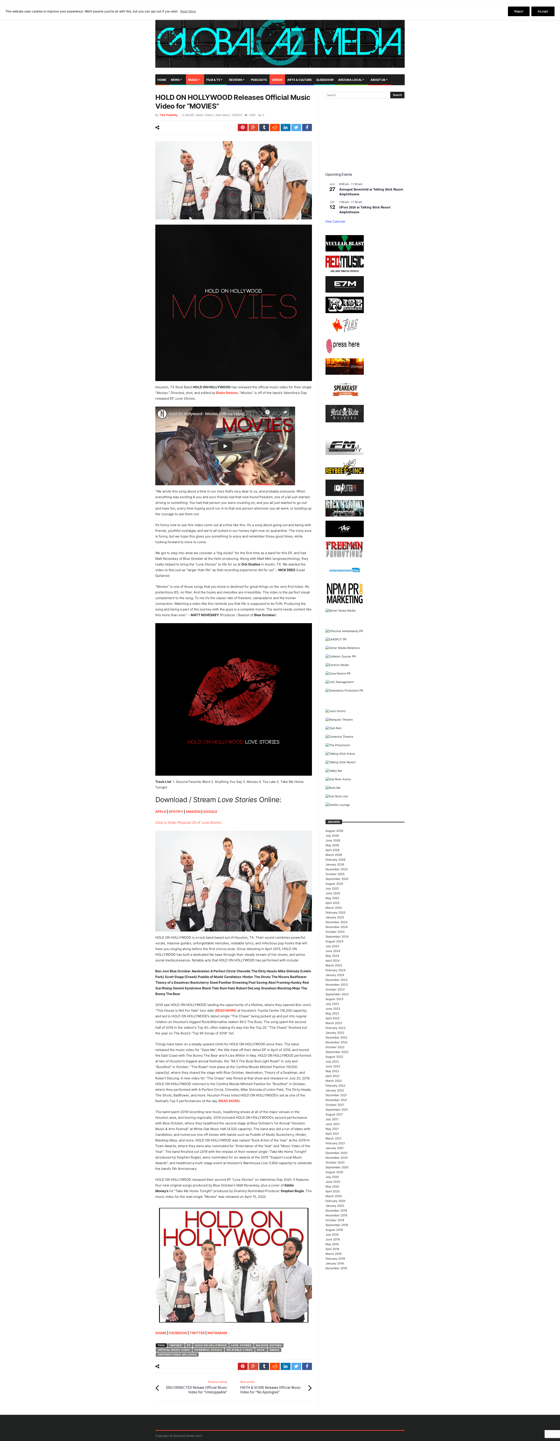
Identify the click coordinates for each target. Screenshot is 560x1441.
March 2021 (333, 1138)
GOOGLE (210, 812)
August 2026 (334, 830)
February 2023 (335, 1028)
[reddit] (275, 127)
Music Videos (205, 115)
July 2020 (332, 1177)
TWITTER (197, 1333)
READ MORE (225, 1010)
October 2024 (335, 931)
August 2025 (334, 883)
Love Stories (241, 1345)
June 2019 (333, 1239)
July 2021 (332, 1119)
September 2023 (337, 994)
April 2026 (333, 850)
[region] (280, 10)
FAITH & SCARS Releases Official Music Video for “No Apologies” (270, 1387)
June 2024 (333, 951)
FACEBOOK (178, 1333)
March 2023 (334, 1023)
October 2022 (335, 1047)
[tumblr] (264, 127)
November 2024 (337, 927)
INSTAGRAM (217, 1333)
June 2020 (333, 1181)
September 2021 (337, 1109)
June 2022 (333, 1066)
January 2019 (335, 1263)
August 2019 (334, 1229)
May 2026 (332, 845)
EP (189, 1345)
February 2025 (335, 912)
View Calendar (335, 221)
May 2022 (332, 1071)
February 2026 (335, 859)
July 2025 (332, 888)
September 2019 (337, 1225)
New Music (222, 115)
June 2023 (333, 1008)
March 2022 (334, 1080)
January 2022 (335, 1090)
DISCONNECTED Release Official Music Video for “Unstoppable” (196, 1387)
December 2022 (336, 1037)
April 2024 (333, 960)
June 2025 (333, 893)
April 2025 (333, 903)
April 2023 (333, 1018)
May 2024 (332, 955)
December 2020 (336, 1153)
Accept (543, 11)
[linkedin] (285, 127)
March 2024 (334, 965)
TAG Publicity (168, 115)
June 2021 (333, 1124)
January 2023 (335, 1032)
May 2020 (332, 1186)
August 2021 (334, 1114)
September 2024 (337, 936)
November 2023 (337, 984)
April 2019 (332, 1249)
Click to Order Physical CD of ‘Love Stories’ (188, 822)
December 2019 (336, 1210)
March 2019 (333, 1253)
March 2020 (334, 1196)
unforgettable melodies (177, 1354)
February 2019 (335, 1258)
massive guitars (269, 1345)
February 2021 (335, 1143)
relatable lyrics (240, 1349)
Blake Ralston (227, 393)
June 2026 (333, 840)
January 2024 (335, 975)
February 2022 (335, 1085)
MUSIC (190, 115)
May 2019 (332, 1244)
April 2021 (332, 1133)
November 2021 (336, 1100)
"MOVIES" (176, 1345)
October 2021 (335, 1104)
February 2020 (335, 1201)
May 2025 (332, 898)
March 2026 (334, 855)
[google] (253, 127)
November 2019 (336, 1215)
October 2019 (335, 1220)
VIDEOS (237, 115)
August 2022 (334, 1056)
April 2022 (333, 1076)
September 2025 (337, 879)
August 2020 (334, 1172)
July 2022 (332, 1061)
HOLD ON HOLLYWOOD (211, 1345)
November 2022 (337, 1042)
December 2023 (336, 979)
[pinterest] (243, 127)
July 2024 (332, 946)
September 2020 (337, 1167)
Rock (261, 1349)
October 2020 (335, 1162)
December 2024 (336, 922)
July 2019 (332, 1234)
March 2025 (334, 907)
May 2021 (332, 1129)
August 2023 (334, 999)
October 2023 (335, 989)
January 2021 (335, 1148)
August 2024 (334, 941)
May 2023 (332, 1013)
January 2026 (335, 864)
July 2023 (332, 1004)
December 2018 (336, 1268)
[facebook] (307, 127)
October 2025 (335, 874)
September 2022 (337, 1052)
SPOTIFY (176, 812)
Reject (518, 11)
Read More (188, 11)
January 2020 (335, 1205)
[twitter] (296, 127)
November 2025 (337, 869)
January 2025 (335, 917)
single (275, 1349)
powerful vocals (208, 1349)
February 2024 (335, 970)
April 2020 (333, 1191)
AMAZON (193, 812)
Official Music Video (174, 1349)
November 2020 (337, 1157)
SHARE (160, 1333)
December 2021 (336, 1095)
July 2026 (332, 835)
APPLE (160, 812)
